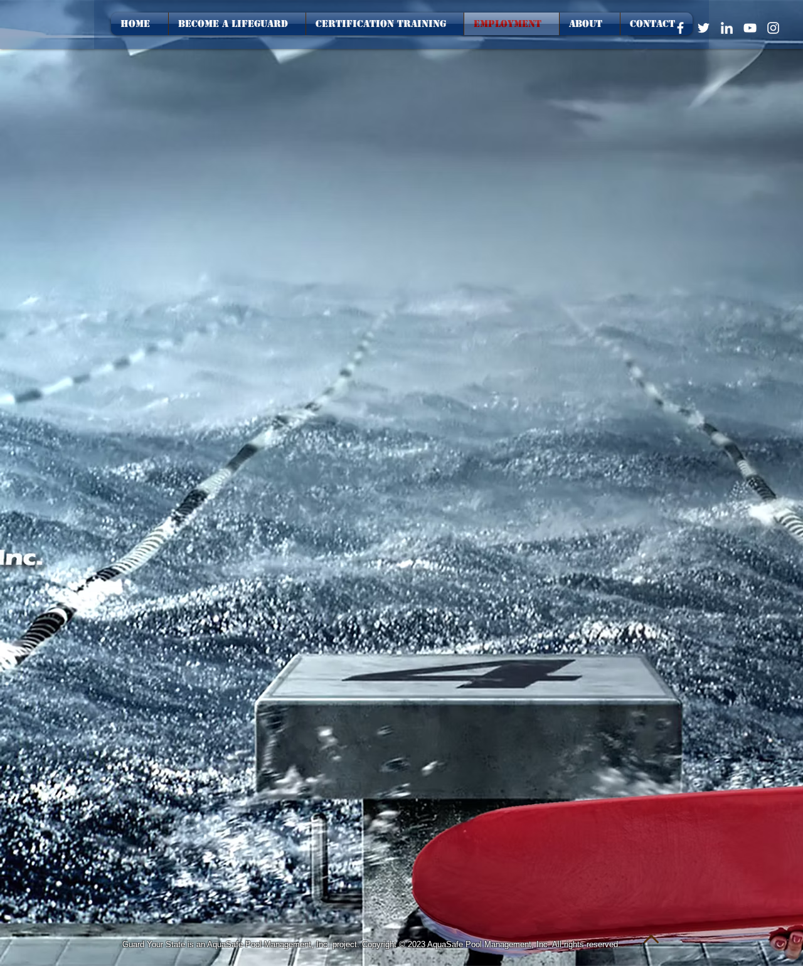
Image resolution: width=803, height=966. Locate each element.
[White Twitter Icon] (703, 28)
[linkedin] (727, 28)
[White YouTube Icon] (750, 28)
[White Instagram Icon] (773, 28)
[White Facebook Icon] (680, 28)
